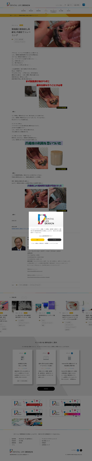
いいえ (54, 239)
